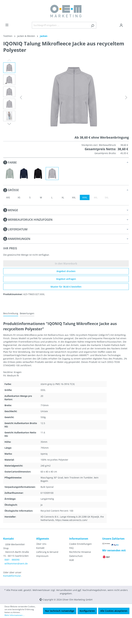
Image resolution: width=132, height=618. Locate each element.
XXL (74, 197)
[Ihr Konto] (121, 25)
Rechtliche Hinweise (80, 551)
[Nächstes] (126, 97)
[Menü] (7, 25)
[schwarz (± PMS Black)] (38, 173)
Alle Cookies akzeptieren (113, 610)
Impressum (42, 555)
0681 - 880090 (12, 559)
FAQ (71, 547)
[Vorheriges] (21, 97)
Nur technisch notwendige (59, 610)
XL (63, 197)
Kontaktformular (12, 575)
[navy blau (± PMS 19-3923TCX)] (23, 173)
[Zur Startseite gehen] (66, 11)
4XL (96, 197)
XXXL (84, 197)
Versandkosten (64, 590)
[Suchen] (92, 25)
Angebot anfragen (66, 278)
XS (19, 197)
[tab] (10, 313)
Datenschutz (76, 555)
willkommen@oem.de (16, 563)
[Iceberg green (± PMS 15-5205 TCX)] (9, 173)
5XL (106, 197)
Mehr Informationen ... (14, 615)
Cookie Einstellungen (80, 543)
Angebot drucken (66, 271)
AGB (71, 559)
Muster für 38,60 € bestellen (66, 286)
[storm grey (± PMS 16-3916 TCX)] (52, 173)
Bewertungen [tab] (27, 313)
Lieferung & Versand (47, 551)
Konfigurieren (87, 610)
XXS (8, 197)
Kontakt (40, 547)
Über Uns (41, 543)
